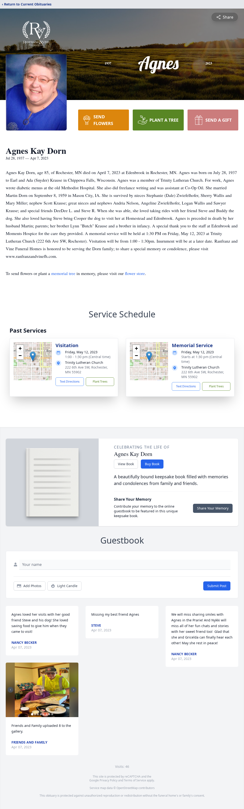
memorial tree (63, 273)
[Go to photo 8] (52, 714)
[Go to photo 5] (44, 714)
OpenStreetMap (127, 788)
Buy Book (152, 464)
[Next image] (73, 690)
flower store (135, 273)
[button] (33, 356)
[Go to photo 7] (49, 714)
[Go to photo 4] (41, 714)
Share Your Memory (213, 508)
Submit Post (216, 586)
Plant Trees (100, 382)
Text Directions (70, 382)
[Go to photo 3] (38, 714)
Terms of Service (135, 780)
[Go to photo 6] (46, 714)
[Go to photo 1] (32, 714)
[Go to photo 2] (35, 714)
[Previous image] (10, 690)
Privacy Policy (108, 780)
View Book (126, 464)
